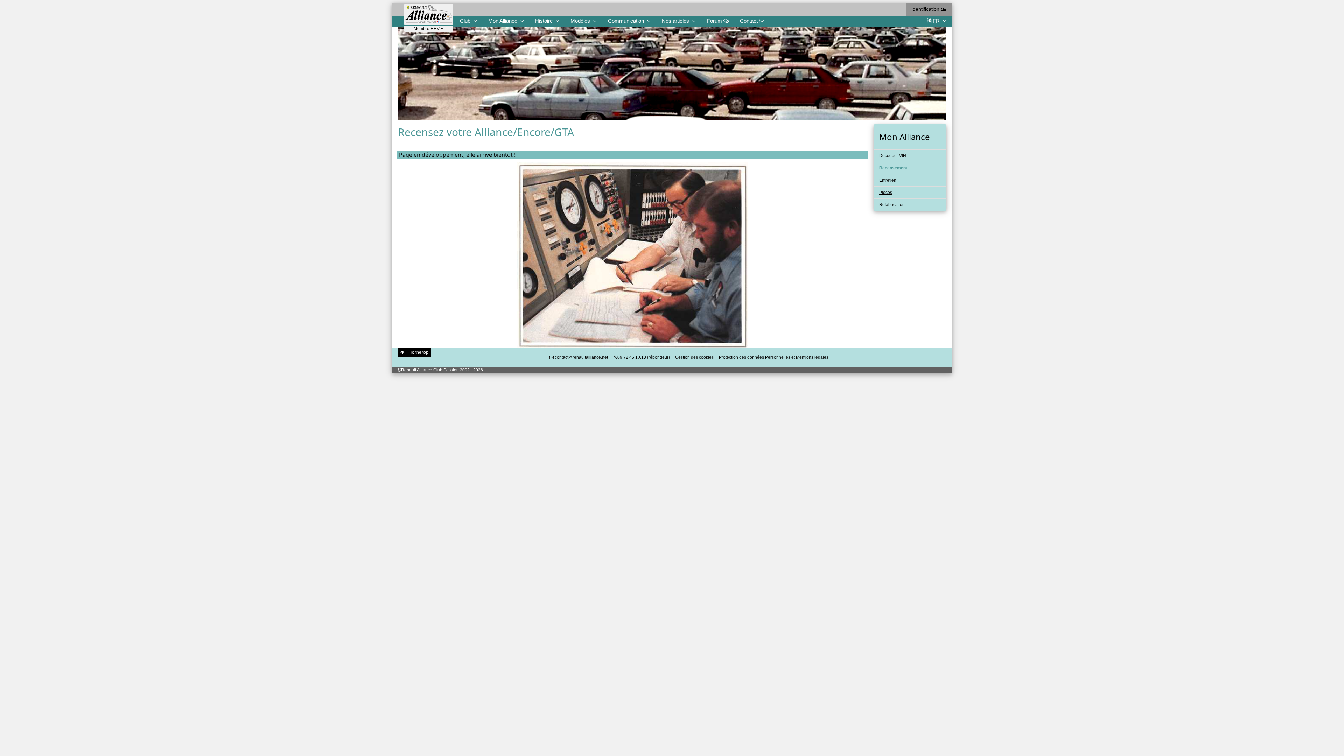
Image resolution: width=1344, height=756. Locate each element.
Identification (926, 9)
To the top (419, 352)
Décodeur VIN (892, 155)
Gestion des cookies (694, 357)
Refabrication (892, 204)
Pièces (885, 192)
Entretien (887, 180)
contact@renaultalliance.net (581, 357)
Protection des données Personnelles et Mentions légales (773, 357)
